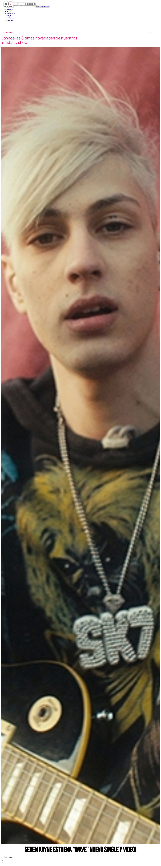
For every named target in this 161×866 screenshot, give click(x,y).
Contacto (10, 21)
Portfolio (9, 17)
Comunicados (11, 13)
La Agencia (10, 10)
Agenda (9, 15)
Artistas (9, 11)
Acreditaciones (11, 19)
